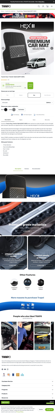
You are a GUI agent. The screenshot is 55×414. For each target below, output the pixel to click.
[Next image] (51, 48)
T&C (25, 87)
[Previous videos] (2, 336)
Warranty (47, 119)
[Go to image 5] (29, 73)
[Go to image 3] (27, 73)
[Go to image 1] (25, 73)
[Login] (43, 6)
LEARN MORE (27, 231)
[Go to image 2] (26, 73)
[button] (14, 85)
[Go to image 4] (28, 73)
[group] (27, 48)
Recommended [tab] (36, 168)
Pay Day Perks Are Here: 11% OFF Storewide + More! (27, 1)
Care (34, 119)
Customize (21, 109)
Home (2, 11)
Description (8, 119)
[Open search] (38, 6)
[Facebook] (2, 369)
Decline (41, 409)
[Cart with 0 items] (47, 6)
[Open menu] (51, 6)
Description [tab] (18, 168)
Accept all (49, 409)
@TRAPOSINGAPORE (27, 318)
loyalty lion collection (10, 11)
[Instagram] (7, 369)
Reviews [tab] (27, 168)
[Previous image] (3, 48)
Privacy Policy (19, 412)
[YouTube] (5, 369)
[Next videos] (52, 336)
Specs (20, 119)
